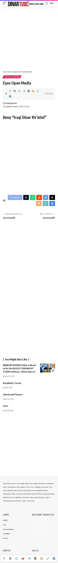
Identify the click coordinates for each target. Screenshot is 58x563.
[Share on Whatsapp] (19, 91)
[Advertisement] (29, 37)
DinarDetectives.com (43, 528)
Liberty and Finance (12, 394)
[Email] (33, 91)
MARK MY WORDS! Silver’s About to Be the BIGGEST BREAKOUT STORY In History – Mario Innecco (19, 368)
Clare (5, 405)
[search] (46, 3)
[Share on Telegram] (24, 91)
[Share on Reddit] (23, 558)
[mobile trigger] (5, 3)
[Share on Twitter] (15, 91)
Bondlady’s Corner (12, 383)
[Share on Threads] (28, 91)
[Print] (10, 96)
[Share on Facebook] (10, 91)
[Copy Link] (38, 91)
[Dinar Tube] (26, 3)
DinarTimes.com (40, 531)
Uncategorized (11, 77)
